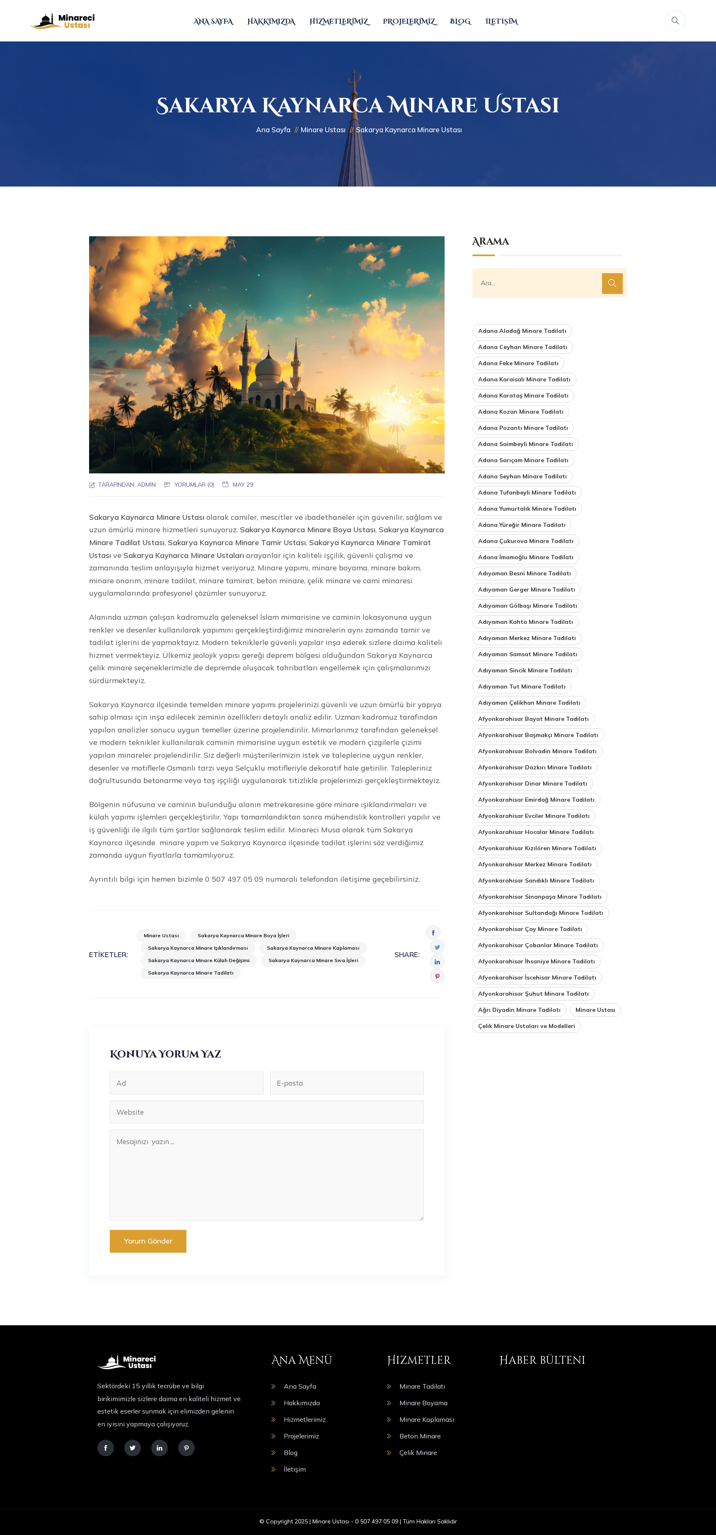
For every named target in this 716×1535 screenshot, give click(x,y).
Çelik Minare (418, 1452)
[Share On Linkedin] (437, 961)
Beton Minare (420, 1436)
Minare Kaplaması (426, 1419)
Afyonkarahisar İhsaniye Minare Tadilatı (536, 961)
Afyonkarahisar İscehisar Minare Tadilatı (537, 977)
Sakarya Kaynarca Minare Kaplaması (313, 948)
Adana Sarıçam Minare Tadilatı (523, 460)
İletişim (501, 21)
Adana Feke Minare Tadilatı (518, 363)
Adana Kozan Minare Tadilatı (521, 411)
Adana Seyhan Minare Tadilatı (522, 476)
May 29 (243, 484)
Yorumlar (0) (194, 484)
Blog (460, 21)
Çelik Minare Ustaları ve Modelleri (526, 1026)
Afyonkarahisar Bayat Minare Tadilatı (533, 719)
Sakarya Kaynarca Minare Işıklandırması (198, 948)
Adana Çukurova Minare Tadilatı (525, 541)
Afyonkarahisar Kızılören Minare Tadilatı (537, 848)
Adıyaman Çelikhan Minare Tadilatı (529, 702)
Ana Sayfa (213, 21)
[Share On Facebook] (433, 932)
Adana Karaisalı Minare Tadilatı (524, 379)
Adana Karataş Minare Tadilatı (523, 395)
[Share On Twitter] (437, 947)
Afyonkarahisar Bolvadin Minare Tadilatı (537, 751)
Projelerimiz (409, 21)
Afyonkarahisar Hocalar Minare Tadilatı (536, 832)
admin (146, 484)
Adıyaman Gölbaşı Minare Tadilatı (527, 605)
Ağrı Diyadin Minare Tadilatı (519, 1010)
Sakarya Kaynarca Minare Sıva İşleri (313, 960)
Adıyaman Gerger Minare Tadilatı (526, 589)
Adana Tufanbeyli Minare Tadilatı (527, 492)
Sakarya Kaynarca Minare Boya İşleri (243, 935)
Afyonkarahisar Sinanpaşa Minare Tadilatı (540, 896)
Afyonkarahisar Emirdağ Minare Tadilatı (536, 799)
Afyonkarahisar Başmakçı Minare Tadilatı (538, 735)
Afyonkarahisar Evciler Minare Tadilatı (534, 816)
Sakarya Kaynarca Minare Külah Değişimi (198, 960)
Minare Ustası (161, 935)
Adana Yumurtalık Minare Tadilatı (527, 508)
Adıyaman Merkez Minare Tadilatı (527, 638)
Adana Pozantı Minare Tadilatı (523, 428)
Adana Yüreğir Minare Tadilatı (522, 525)
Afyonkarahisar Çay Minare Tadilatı (530, 929)
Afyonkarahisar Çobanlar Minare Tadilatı (538, 945)
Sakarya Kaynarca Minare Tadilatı (190, 973)
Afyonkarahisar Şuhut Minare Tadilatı (533, 993)
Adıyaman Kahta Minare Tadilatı (525, 622)
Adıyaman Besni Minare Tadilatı (524, 573)
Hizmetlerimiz (339, 21)
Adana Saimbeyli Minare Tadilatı (525, 444)
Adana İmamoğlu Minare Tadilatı (525, 557)
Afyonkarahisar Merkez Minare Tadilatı (535, 864)
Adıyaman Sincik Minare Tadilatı (525, 670)
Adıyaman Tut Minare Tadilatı (522, 686)
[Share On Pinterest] (437, 976)
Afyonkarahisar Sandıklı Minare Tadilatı (536, 880)
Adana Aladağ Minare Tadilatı (522, 331)
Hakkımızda (271, 21)
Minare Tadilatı (422, 1386)
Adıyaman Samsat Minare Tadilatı (527, 654)
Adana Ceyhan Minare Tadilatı (522, 347)
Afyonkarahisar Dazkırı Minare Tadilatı (535, 767)
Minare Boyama (423, 1403)
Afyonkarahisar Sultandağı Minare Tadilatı (540, 913)
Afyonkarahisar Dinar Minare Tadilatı (532, 783)
